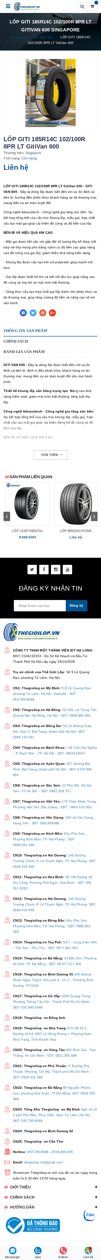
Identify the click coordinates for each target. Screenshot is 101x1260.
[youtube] (67, 569)
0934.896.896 (62, 1152)
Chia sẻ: (10, 313)
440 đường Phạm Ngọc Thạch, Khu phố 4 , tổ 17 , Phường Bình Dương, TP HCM (53, 980)
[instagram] (55, 569)
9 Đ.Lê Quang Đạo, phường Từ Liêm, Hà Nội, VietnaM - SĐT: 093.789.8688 (52, 693)
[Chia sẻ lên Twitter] (33, 312)
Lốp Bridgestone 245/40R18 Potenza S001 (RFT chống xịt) (76, 531)
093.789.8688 (37, 1152)
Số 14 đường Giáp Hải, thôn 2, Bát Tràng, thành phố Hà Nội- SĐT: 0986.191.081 (52, 731)
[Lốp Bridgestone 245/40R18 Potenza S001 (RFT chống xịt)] (75, 504)
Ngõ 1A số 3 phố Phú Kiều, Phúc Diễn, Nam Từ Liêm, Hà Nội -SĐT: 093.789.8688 (55, 1115)
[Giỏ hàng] (92, 7)
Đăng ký (76, 605)
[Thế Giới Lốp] (27, 6)
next (94, 516)
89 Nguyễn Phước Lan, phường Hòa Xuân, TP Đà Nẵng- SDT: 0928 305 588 (54, 1093)
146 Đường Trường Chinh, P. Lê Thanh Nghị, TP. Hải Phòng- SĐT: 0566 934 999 (54, 860)
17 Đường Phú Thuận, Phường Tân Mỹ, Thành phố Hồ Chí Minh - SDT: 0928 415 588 (52, 1071)
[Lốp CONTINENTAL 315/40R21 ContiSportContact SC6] (27, 504)
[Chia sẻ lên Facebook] (23, 312)
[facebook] (44, 569)
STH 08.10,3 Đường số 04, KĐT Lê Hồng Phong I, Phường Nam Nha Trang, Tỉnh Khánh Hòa (52, 1033)
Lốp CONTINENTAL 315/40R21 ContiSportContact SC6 (28, 531)
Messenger (12, 1257)
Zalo (38, 1257)
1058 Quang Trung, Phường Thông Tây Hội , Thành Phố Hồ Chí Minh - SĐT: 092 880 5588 (52, 1001)
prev (7, 516)
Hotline (63, 1257)
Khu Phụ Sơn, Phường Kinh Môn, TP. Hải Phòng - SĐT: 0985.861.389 (49, 839)
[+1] (52, 312)
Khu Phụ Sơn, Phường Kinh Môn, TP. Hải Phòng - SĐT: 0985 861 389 (52, 926)
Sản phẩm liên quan (30, 476)
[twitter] (32, 569)
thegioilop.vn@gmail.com (43, 1162)
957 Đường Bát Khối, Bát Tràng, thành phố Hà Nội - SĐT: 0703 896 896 (52, 769)
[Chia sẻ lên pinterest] (42, 312)
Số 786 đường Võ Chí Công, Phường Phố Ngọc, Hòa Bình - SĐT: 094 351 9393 (52, 882)
